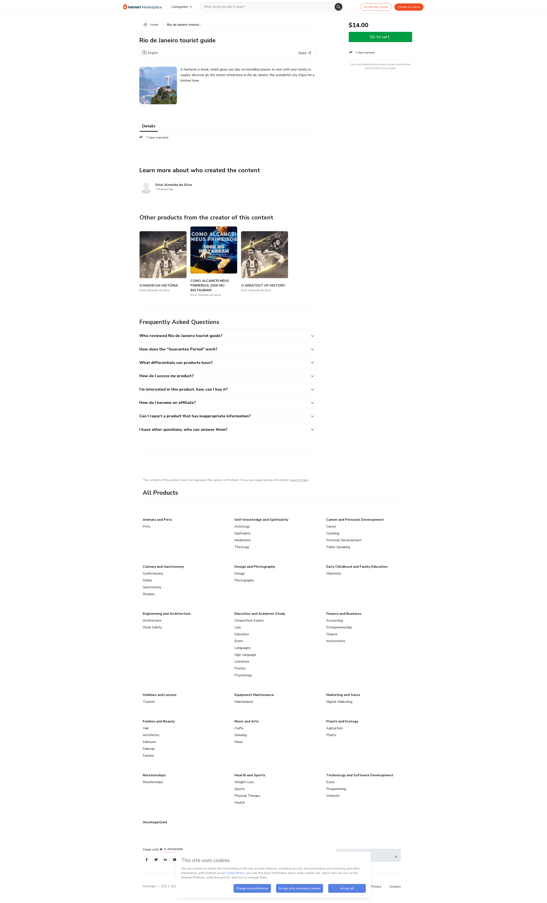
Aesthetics (151, 735)
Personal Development (344, 540)
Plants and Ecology (342, 721)
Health (239, 802)
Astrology (242, 526)
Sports (239, 789)
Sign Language (245, 654)
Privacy (376, 886)
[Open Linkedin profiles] (165, 860)
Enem (238, 641)
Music (238, 742)
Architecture (152, 620)
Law (237, 627)
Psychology (243, 675)
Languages (242, 648)
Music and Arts (246, 721)
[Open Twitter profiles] (156, 860)
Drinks (147, 580)
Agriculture (334, 728)
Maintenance (243, 701)
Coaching (332, 533)
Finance (331, 634)
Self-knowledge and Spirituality (261, 519)
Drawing (240, 735)
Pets (146, 526)
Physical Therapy (247, 795)
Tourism (149, 701)
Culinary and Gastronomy (163, 566)
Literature (241, 661)
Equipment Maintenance (254, 695)
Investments (335, 641)
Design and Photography (254, 566)
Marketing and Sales (343, 695)
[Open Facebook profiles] (147, 860)
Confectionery (153, 573)
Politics (240, 668)
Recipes (149, 594)
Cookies (395, 886)
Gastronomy (152, 587)
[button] (223, 336)
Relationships (154, 775)
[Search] (338, 7)
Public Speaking (338, 547)
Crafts (239, 728)
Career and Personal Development (355, 519)
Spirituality (242, 533)
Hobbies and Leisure (159, 695)
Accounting (334, 620)
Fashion (148, 755)
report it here (299, 480)
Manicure (149, 742)
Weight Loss (244, 782)
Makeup (149, 748)
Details (148, 126)
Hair (146, 728)
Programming (336, 789)
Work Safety (152, 627)
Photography (244, 580)
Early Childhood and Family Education (357, 566)
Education (241, 634)
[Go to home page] (144, 6)
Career (331, 526)
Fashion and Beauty (159, 721)
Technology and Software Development (359, 775)
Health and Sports (249, 775)
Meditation (242, 540)
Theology (241, 547)
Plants (331, 735)
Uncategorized (155, 822)
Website (333, 795)
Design (239, 573)
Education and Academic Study (259, 613)
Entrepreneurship (339, 627)
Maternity (333, 573)
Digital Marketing (339, 701)
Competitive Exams (249, 620)
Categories (180, 6)
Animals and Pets (157, 519)
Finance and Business (343, 613)
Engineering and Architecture (167, 613)
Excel (330, 782)
